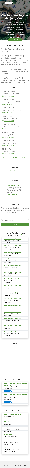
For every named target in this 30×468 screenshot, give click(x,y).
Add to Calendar (9, 96)
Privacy (19, 464)
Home (2, 464)
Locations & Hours (10, 464)
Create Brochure (16, 465)
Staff (8, 465)
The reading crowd (9, 441)
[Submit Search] (12, 3)
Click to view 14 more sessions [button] (15, 34)
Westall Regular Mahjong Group (12, 245)
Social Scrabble (8, 434)
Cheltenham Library (14, 185)
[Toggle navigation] (2, 3)
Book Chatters (8, 427)
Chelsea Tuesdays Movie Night (12, 414)
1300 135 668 (14, 171)
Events (26, 2)
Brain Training (7, 421)
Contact (3, 465)
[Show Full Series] (21, 235)
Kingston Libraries (26, 464)
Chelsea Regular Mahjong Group (12, 239)
